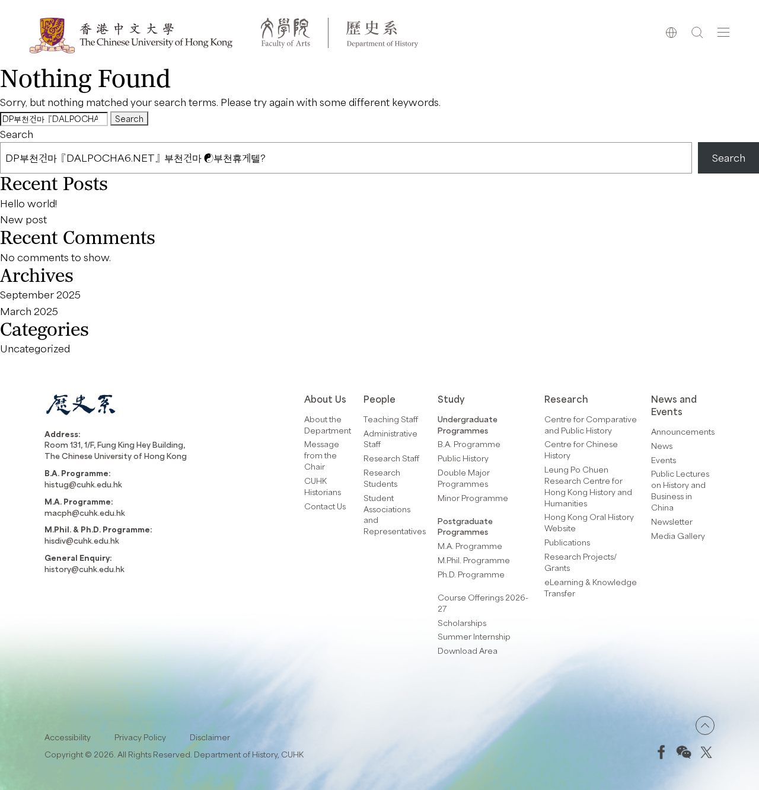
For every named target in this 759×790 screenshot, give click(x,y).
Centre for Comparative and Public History (590, 424)
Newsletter (672, 521)
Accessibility (67, 737)
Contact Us (325, 506)
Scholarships (462, 623)
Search (16, 133)
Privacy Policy (140, 737)
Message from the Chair (321, 455)
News (661, 446)
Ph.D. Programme (471, 574)
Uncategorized (35, 348)
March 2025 (29, 310)
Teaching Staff (390, 419)
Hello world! (28, 203)
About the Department (327, 424)
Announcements (683, 431)
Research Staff (391, 458)
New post (23, 219)
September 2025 (40, 294)
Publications (567, 542)
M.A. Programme (470, 546)
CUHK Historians (322, 486)
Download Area (468, 651)
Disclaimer (210, 737)
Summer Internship (474, 636)
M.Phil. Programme (474, 560)
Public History (463, 458)
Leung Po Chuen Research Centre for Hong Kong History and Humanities (588, 486)
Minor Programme (473, 498)
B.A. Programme (469, 444)
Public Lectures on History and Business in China (680, 490)
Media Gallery (678, 536)
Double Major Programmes (464, 478)
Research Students (381, 478)
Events (663, 460)
